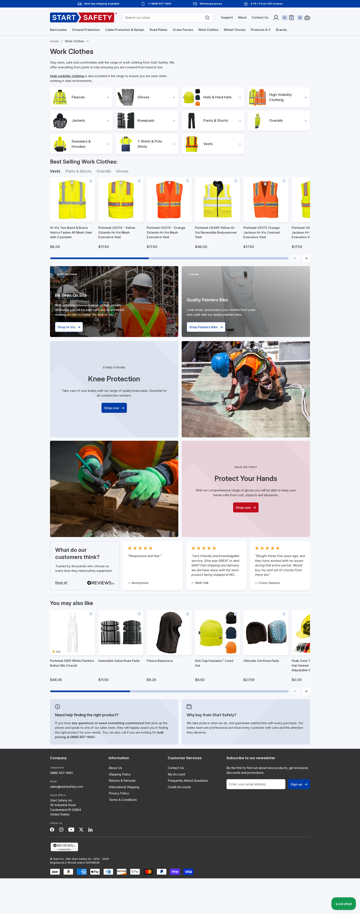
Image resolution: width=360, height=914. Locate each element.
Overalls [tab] (103, 171)
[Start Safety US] (83, 18)
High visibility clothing (67, 76)
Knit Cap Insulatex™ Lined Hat (214, 663)
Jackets (78, 120)
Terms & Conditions (123, 800)
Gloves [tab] (122, 171)
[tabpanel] (180, 219)
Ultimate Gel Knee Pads (261, 661)
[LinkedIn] (90, 830)
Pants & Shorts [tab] (78, 171)
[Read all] (100, 583)
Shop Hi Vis (66, 327)
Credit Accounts (179, 787)
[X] (81, 830)
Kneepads (146, 120)
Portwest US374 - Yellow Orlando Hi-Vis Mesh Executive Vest (116, 232)
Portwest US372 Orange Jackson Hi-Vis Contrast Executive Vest (261, 232)
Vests (208, 144)
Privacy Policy (119, 793)
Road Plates (158, 30)
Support (227, 17)
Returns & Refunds (122, 781)
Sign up (296, 784)
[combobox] (168, 18)
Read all (61, 583)
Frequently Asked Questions (188, 781)
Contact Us (260, 17)
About (242, 17)
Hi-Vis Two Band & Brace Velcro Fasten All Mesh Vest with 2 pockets (71, 232)
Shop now (111, 408)
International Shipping (124, 787)
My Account (176, 774)
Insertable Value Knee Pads (119, 661)
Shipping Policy (120, 774)
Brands (281, 30)
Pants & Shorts (215, 120)
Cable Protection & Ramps (124, 30)
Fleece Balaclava (160, 661)
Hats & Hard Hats (217, 97)
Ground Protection (86, 30)
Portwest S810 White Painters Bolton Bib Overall (72, 663)
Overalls (276, 120)
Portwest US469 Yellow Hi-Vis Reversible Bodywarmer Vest (216, 232)
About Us (115, 768)
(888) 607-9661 (61, 773)
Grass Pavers (183, 30)
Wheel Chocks (234, 30)
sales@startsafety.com (66, 787)
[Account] (276, 17)
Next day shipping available (101, 3)
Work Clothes (208, 30)
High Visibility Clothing (280, 97)
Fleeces (78, 97)
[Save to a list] (91, 181)
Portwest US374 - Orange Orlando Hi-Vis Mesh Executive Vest (166, 232)
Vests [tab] (55, 171)
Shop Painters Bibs (203, 327)
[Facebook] (52, 830)
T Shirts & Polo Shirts (150, 144)
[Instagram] (61, 830)
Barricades (58, 30)
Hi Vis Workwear (67, 274)
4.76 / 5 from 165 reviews (266, 3)
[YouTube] (71, 830)
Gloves (143, 97)
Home (54, 41)
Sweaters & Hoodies (81, 144)
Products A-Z (261, 30)
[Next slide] (306, 258)
